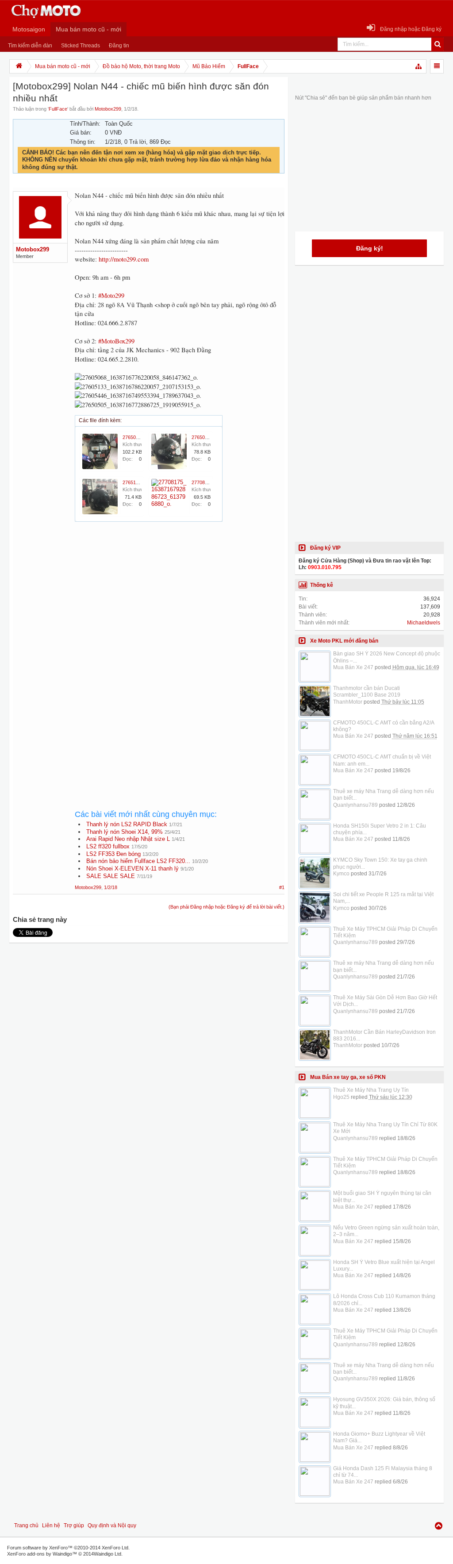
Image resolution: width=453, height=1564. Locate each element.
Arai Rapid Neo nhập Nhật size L (128, 839)
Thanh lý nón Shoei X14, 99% (124, 831)
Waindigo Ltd (107, 1553)
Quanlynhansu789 (355, 805)
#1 (281, 887)
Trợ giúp (74, 1525)
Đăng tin (119, 45)
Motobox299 (108, 109)
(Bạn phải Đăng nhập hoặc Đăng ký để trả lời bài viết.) (226, 906)
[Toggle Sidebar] (436, 66)
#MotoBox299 (116, 341)
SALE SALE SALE (110, 876)
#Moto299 (111, 295)
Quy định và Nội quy (112, 1525)
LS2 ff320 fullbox (108, 846)
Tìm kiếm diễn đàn (30, 45)
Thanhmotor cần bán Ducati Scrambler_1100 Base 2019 (366, 691)
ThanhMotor (347, 702)
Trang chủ (26, 1525)
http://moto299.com (124, 259)
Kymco (341, 874)
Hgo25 (341, 1097)
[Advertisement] (179, 606)
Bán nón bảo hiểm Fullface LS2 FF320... (138, 861)
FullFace (58, 109)
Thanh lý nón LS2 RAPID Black (126, 824)
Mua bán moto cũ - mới (88, 29)
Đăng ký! (369, 248)
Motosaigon (28, 29)
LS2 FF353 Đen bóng (113, 854)
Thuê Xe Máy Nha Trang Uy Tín (371, 1090)
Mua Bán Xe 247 (353, 667)
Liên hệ (51, 1525)
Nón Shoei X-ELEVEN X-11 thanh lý (132, 868)
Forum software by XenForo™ (68, 1547)
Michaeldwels (423, 623)
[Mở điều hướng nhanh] (418, 66)
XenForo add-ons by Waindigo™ (42, 1553)
